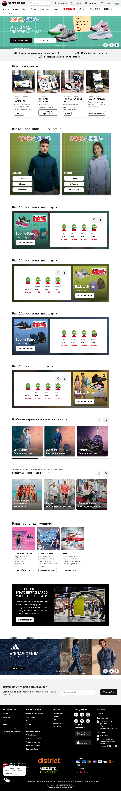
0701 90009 (104, 735)
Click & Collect (31, 735)
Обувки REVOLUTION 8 (48, 395)
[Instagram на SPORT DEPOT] (76, 714)
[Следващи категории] (106, 420)
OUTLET (82, 9)
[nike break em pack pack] (60, 697)
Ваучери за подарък (33, 738)
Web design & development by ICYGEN (60, 787)
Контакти (100, 714)
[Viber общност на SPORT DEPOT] (82, 721)
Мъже (15, 9)
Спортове (44, 9)
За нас (5, 714)
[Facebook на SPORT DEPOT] (82, 714)
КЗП (54, 720)
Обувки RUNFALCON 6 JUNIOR (38, 289)
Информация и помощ (34, 714)
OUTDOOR (95, 9)
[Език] (117, 3)
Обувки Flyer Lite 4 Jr (64, 342)
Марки (56, 9)
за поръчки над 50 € (39, 53)
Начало (5, 9)
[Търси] (47, 3)
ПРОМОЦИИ (69, 9)
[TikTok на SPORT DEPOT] (76, 721)
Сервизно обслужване (11, 731)
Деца (33, 9)
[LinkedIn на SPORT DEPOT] (88, 721)
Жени (24, 9)
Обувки (24, 178)
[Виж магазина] (79, 605)
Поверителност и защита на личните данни (41, 781)
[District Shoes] (49, 760)
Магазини (6, 717)
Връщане (29, 728)
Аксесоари (24, 190)
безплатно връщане (94, 53)
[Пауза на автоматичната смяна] (105, 45)
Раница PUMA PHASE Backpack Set (94, 342)
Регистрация (30, 717)
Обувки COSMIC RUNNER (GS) (64, 236)
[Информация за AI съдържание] (104, 375)
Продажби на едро (10, 728)
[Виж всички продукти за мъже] (35, 164)
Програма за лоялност (34, 745)
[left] (94, 220)
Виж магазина (25, 619)
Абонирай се (108, 692)
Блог (4, 721)
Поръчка (29, 721)
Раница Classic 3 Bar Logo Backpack (28, 289)
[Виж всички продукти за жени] (86, 164)
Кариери (6, 724)
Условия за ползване (65, 781)
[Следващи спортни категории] (106, 474)
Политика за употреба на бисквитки (87, 781)
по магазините (63, 56)
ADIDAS (27, 286)
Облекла (24, 184)
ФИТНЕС (108, 9)
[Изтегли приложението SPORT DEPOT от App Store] (83, 742)
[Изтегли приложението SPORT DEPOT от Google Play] (83, 733)
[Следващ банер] (116, 45)
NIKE (62, 233)
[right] (100, 220)
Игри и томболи (32, 749)
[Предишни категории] (99, 420)
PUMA (63, 339)
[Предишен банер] (111, 45)
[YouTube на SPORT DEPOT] (88, 714)
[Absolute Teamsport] (49, 770)
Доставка (29, 724)
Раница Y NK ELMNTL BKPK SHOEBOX (74, 236)
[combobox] (39, 3)
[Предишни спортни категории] (99, 474)
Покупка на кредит (33, 731)
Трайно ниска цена (33, 742)
